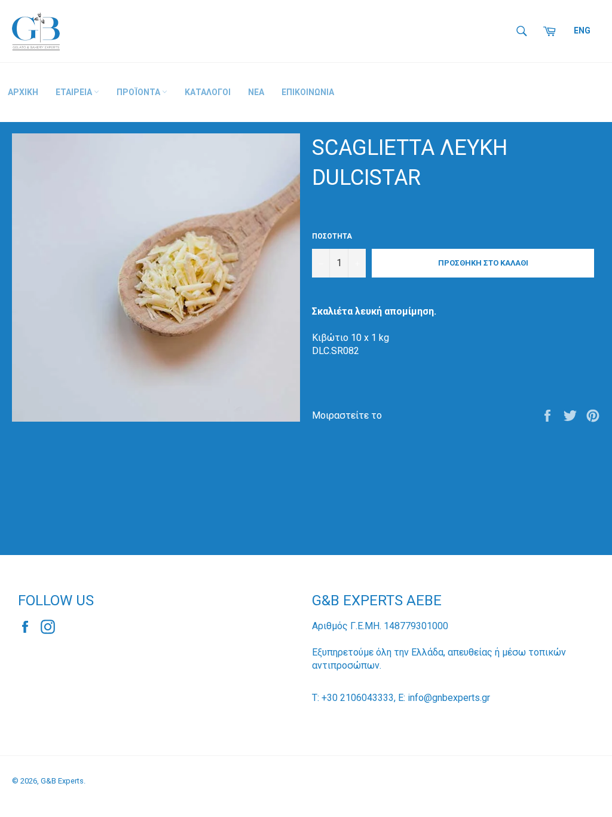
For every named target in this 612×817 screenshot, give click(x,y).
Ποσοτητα (332, 236)
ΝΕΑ (256, 92)
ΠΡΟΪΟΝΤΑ (139, 92)
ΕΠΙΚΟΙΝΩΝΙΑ (307, 92)
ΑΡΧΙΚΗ (23, 92)
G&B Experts (62, 780)
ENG (582, 30)
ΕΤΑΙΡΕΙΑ (75, 92)
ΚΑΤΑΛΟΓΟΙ (208, 92)
